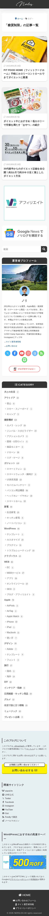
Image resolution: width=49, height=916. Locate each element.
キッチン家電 (15, 518)
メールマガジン (11, 821)
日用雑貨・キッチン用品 (18, 693)
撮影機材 (10, 420)
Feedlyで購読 (10, 817)
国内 (10, 671)
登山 (10, 403)
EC (10, 567)
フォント (13, 660)
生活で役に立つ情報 (15, 705)
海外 (11, 676)
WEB (8, 562)
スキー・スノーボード (19, 409)
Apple (9, 600)
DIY (7, 682)
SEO (11, 589)
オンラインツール (17, 583)
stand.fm (8, 791)
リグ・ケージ (15, 457)
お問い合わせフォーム (25, 900)
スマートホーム (16, 501)
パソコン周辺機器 (17, 490)
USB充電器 (14, 479)
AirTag (11, 611)
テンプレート (15, 534)
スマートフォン (16, 469)
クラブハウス (12, 556)
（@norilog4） (19, 746)
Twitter (7, 798)
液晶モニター (15, 447)
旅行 (8, 665)
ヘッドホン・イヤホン (19, 496)
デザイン (10, 643)
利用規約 (34, 879)
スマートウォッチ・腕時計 (21, 474)
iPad (10, 627)
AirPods (12, 605)
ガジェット (11, 463)
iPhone (12, 622)
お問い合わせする (24, 768)
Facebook (9, 802)
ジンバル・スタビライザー (21, 431)
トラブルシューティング (20, 550)
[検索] (44, 249)
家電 (8, 506)
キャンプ (13, 414)
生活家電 (13, 512)
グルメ (9, 699)
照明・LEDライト (17, 441)
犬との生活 (11, 392)
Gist (6, 813)
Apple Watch (14, 616)
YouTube (8, 810)
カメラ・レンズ (16, 425)
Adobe (11, 649)
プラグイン (14, 545)
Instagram (9, 806)
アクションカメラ (17, 436)
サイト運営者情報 (25, 904)
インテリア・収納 (14, 688)
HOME (26, 895)
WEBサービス (15, 573)
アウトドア (11, 398)
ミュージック (12, 711)
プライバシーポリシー (19, 879)
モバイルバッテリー (18, 485)
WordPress (11, 528)
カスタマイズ (15, 539)
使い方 (11, 638)
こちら (31, 749)
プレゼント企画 (13, 717)
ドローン (13, 452)
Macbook (13, 632)
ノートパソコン (16, 523)
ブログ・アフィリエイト (20, 594)
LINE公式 (9, 795)
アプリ (12, 578)
